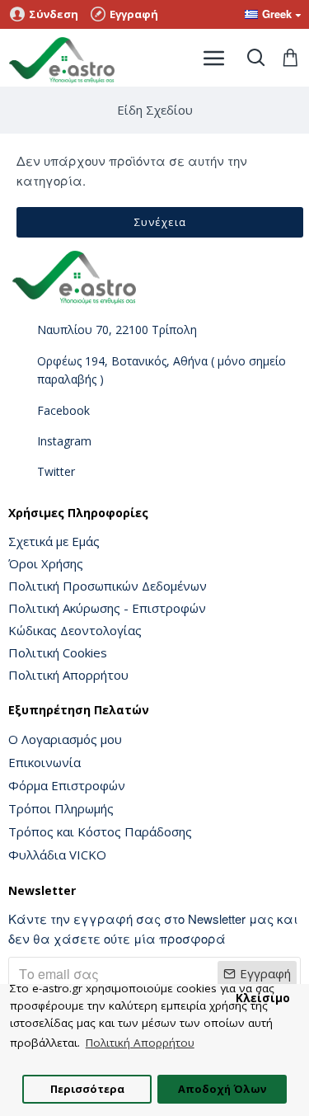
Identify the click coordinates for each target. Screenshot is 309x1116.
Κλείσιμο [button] (263, 998)
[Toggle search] (255, 58)
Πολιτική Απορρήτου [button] (140, 1042)
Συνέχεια (160, 221)
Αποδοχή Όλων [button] (222, 1088)
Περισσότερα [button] (87, 1088)
